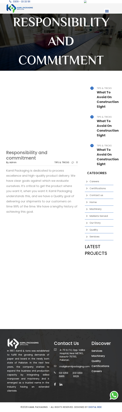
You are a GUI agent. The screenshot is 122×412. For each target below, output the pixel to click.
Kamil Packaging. (38, 407)
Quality (94, 229)
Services (94, 236)
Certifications (98, 188)
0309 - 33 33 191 (21, 1)
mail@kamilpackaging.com (74, 366)
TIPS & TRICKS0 (66, 162)
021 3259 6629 (77, 374)
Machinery (96, 209)
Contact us (96, 195)
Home (93, 202)
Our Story (95, 222)
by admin (11, 162)
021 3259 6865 (63, 374)
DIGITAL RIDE (95, 407)
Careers (94, 181)
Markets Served (99, 216)
